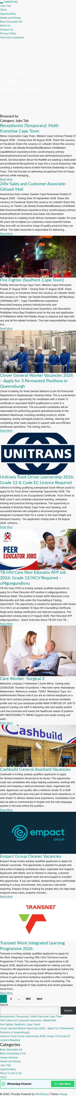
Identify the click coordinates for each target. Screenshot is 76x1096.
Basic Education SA (11, 21)
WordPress (42, 1093)
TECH (3, 9)
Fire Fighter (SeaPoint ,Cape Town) (32, 280)
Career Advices (9, 1057)
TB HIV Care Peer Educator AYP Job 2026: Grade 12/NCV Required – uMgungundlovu (33, 578)
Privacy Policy (8, 33)
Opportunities (8, 13)
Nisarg (63, 1093)
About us (5, 25)
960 (28, 998)
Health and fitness (10, 17)
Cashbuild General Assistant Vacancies (35, 769)
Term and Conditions (12, 37)
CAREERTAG (11, 1)
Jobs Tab (5, 5)
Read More (6, 179)
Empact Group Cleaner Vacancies (30, 856)
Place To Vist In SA (11, 1073)
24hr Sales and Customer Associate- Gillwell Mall (28, 1020)
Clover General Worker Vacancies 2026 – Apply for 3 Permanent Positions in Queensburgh (36, 381)
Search (4, 1004)
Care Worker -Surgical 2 (22, 679)
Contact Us (6, 29)
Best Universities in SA (13, 1053)
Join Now (64, 1083)
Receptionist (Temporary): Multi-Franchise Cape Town (31, 1016)
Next (39, 998)
